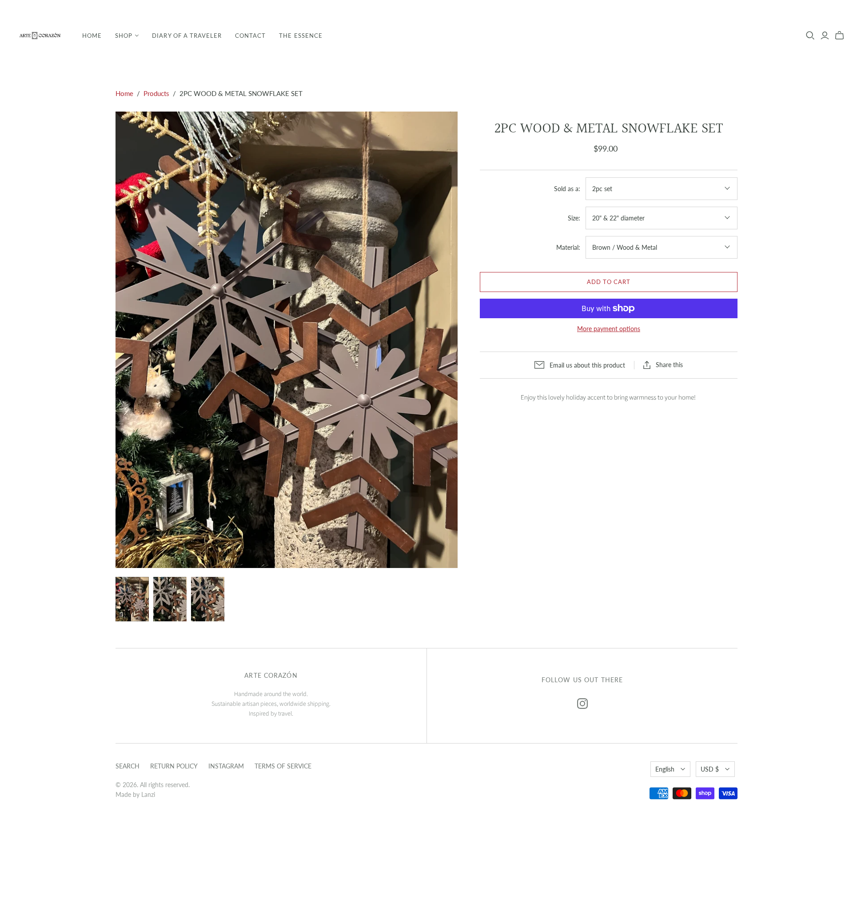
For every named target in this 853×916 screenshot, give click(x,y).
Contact (250, 35)
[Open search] (810, 35)
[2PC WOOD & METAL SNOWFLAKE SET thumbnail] (132, 599)
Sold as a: (567, 188)
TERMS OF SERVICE (283, 766)
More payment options (608, 328)
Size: (574, 218)
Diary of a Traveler (187, 35)
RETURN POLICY (174, 766)
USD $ (710, 769)
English (664, 769)
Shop (123, 35)
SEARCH (128, 766)
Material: (568, 247)
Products (156, 93)
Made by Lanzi (135, 794)
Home (92, 35)
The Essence (300, 35)
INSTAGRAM (226, 766)
